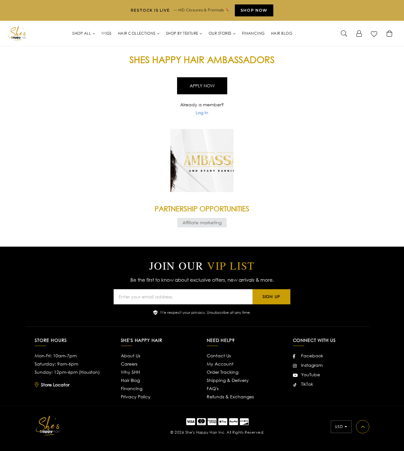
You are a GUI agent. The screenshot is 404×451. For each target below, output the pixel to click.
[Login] (359, 33)
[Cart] (389, 33)
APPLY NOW (202, 86)
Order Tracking (222, 372)
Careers (129, 364)
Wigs (106, 33)
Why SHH (130, 372)
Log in (202, 112)
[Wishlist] (374, 33)
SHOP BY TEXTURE (182, 33)
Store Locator (55, 385)
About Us (130, 356)
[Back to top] (362, 426)
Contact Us (219, 356)
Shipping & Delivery (228, 380)
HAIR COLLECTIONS (137, 33)
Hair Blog (130, 380)
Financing (131, 388)
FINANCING (253, 33)
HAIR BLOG (281, 33)
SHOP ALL (82, 33)
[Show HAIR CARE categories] (296, 101)
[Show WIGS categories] (192, 71)
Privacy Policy (136, 397)
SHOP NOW (254, 10)
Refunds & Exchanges (230, 397)
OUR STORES (221, 33)
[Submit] (344, 33)
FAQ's (212, 388)
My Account (220, 364)
